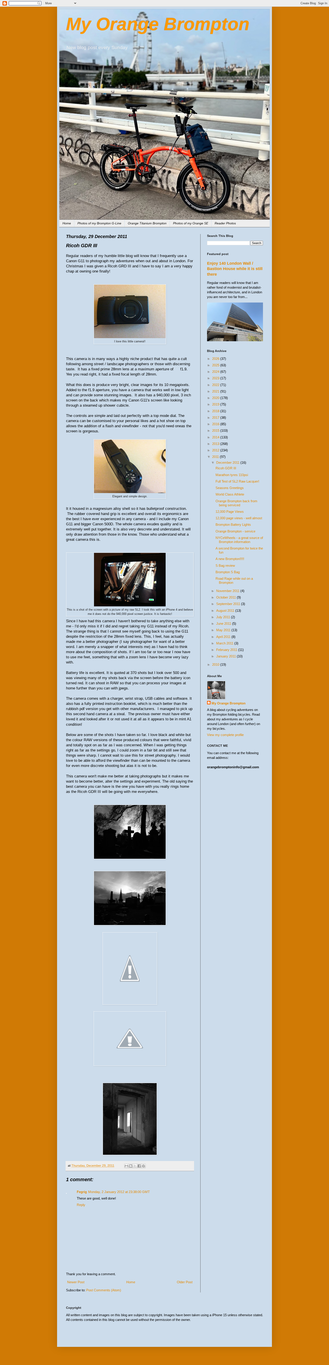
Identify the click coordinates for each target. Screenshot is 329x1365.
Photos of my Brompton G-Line (99, 223)
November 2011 (228, 591)
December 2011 (228, 462)
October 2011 (226, 597)
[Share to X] (135, 1166)
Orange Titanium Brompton (147, 223)
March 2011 (225, 643)
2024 (216, 371)
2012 (216, 450)
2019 (216, 404)
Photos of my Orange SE (190, 223)
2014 (216, 437)
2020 (216, 398)
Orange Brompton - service (235, 531)
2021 (216, 391)
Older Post (184, 1282)
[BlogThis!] (130, 1166)
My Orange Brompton (158, 24)
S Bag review (225, 565)
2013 (216, 444)
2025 (216, 365)
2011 (216, 457)
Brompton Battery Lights (233, 524)
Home (66, 223)
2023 (216, 378)
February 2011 (227, 650)
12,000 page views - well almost (239, 518)
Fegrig (82, 1192)
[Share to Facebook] (139, 1166)
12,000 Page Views (230, 511)
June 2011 (224, 623)
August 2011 (225, 610)
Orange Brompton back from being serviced (236, 503)
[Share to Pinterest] (143, 1166)
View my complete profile (225, 735)
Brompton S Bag (228, 572)
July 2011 (223, 617)
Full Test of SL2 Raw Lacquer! (237, 481)
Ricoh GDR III (226, 468)
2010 (216, 664)
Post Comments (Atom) (103, 1290)
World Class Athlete (230, 494)
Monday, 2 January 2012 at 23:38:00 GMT (119, 1192)
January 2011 (226, 656)
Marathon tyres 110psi (232, 475)
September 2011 (228, 604)
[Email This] (126, 1166)
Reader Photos (225, 223)
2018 (216, 411)
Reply (81, 1205)
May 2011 (223, 630)
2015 (216, 430)
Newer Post (75, 1282)
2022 (216, 385)
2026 (216, 359)
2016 (216, 424)
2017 (216, 417)
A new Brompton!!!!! (230, 559)
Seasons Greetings (230, 488)
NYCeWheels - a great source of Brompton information (239, 540)
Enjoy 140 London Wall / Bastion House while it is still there (235, 269)
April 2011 (223, 637)
